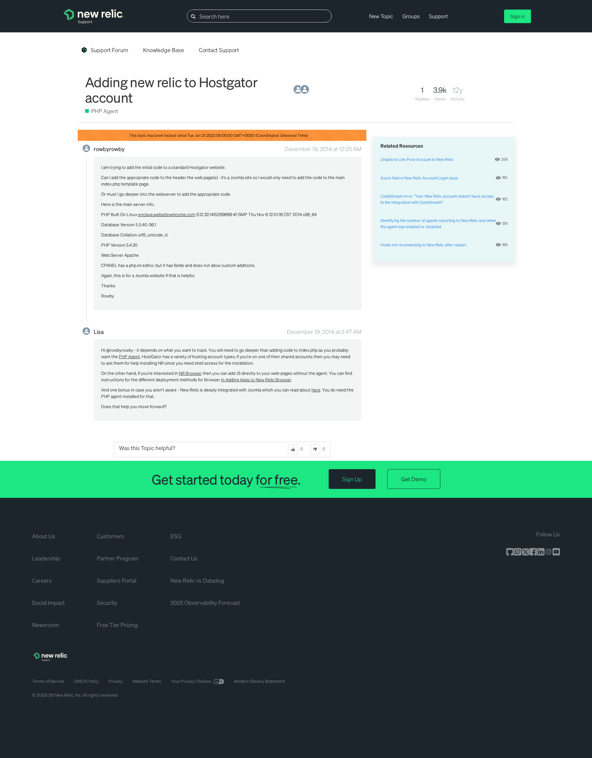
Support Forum (109, 49)
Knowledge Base (163, 49)
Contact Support (219, 49)
